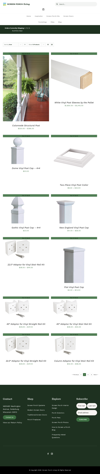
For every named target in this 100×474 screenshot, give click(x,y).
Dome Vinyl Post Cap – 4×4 (26, 168)
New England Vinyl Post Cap (74, 227)
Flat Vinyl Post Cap (74, 287)
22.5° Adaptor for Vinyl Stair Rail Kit (26, 264)
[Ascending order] (25, 45)
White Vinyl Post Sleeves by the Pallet (74, 102)
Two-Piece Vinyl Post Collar (74, 185)
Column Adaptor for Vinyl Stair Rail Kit (74, 361)
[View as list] (52, 44)
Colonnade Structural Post (26, 125)
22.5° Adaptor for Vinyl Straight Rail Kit (26, 361)
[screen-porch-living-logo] (16, 3)
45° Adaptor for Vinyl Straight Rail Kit (26, 324)
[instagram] (52, 454)
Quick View (26, 87)
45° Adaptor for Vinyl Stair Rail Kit (74, 324)
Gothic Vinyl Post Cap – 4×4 (26, 227)
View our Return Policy (12, 423)
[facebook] (48, 454)
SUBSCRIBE (83, 419)
